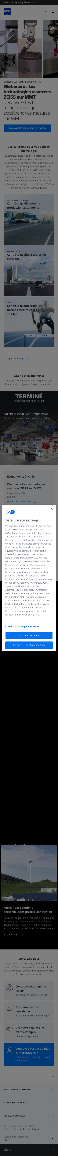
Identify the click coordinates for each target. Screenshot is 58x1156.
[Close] (51, 508)
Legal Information (30, 626)
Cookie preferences (29, 635)
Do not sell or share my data (29, 645)
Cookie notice (13, 626)
